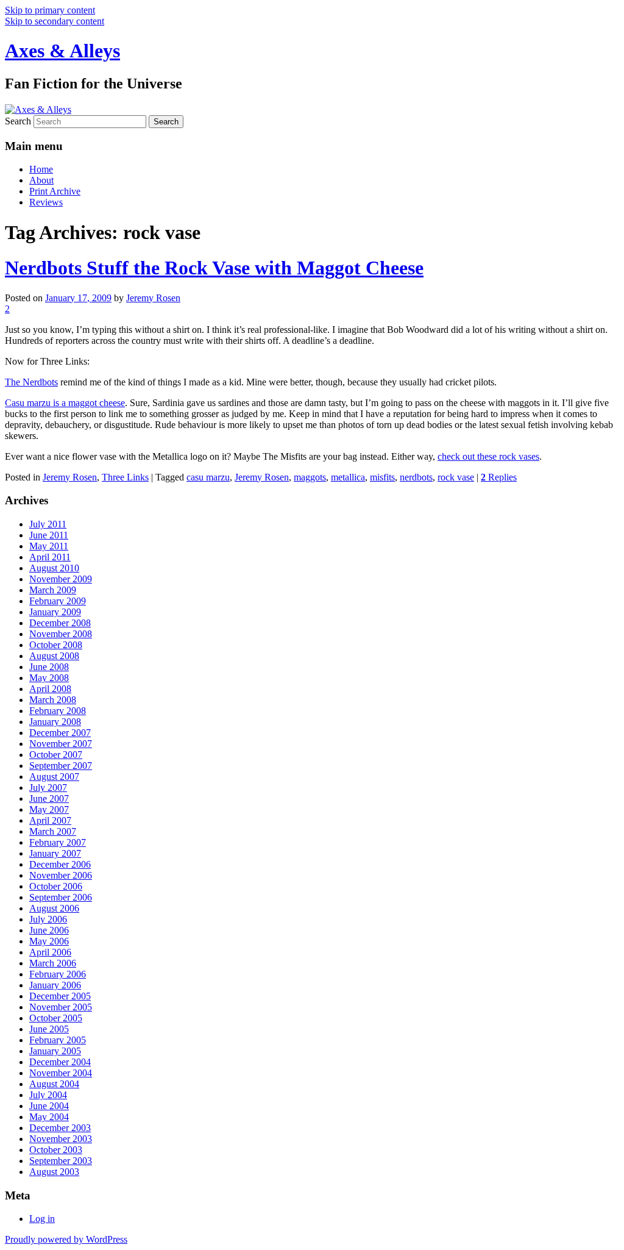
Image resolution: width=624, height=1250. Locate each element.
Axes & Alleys (62, 51)
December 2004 (60, 1062)
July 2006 (48, 919)
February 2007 (57, 842)
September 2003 (60, 1160)
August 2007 (54, 776)
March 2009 (52, 590)
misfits (382, 477)
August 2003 (54, 1171)
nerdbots (416, 477)
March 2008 (52, 700)
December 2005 (60, 996)
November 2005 (60, 1007)
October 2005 (55, 1018)
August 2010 (54, 568)
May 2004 (49, 1117)
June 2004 (49, 1106)
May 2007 (49, 809)
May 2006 (49, 941)
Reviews (46, 202)
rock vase (456, 477)
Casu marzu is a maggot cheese (65, 403)
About (41, 180)
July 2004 (48, 1095)
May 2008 (49, 678)
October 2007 (55, 754)
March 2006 (52, 963)
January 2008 (55, 721)
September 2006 (60, 897)
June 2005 (49, 1029)
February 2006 (57, 974)
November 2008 (60, 634)
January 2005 (55, 1051)
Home (41, 169)
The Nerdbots (31, 382)
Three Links (125, 477)
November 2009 (60, 579)
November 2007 (60, 743)
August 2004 (54, 1084)
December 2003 (60, 1128)
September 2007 (60, 765)
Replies (499, 477)
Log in (42, 1218)
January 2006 (55, 985)
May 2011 (48, 546)
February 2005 (57, 1040)
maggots (310, 477)
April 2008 (50, 689)
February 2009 (57, 601)
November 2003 (60, 1139)
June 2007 (49, 798)
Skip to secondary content (54, 21)
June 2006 (49, 930)
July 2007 (48, 787)
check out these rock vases (488, 456)
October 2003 (55, 1150)
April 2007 (50, 820)
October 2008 (55, 645)
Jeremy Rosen (153, 298)
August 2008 (54, 656)
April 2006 (50, 952)
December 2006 (60, 864)
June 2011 (48, 535)
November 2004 (60, 1073)
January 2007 (55, 853)
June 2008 (49, 667)
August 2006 (54, 908)
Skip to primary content (50, 10)
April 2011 (50, 557)
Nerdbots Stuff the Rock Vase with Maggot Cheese (214, 268)
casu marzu (208, 477)
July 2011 (47, 524)
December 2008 (60, 623)
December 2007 (60, 732)
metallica (348, 477)
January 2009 (55, 612)
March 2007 (52, 831)
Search (18, 121)
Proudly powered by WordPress (66, 1239)
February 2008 (57, 710)
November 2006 (60, 875)
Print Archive (54, 191)
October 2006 (55, 886)
